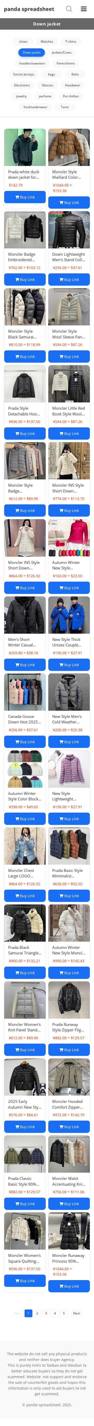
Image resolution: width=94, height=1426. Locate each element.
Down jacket (31, 52)
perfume (45, 96)
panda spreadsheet (29, 8)
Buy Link (27, 197)
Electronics (22, 85)
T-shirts (70, 41)
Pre (16, 1313)
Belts (75, 74)
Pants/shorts (66, 63)
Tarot (65, 107)
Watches (47, 41)
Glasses (47, 85)
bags (51, 74)
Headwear (72, 85)
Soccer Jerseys (23, 74)
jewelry (21, 96)
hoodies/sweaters (32, 63)
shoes (23, 41)
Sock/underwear (35, 107)
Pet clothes (71, 96)
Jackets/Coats (62, 52)
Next (76, 1313)
